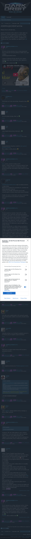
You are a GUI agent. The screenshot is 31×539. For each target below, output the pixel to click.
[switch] (25, 269)
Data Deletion (7, 298)
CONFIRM (9, 293)
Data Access (15, 298)
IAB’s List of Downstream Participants (17, 262)
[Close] (28, 241)
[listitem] (15, 266)
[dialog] (15, 269)
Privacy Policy (24, 298)
